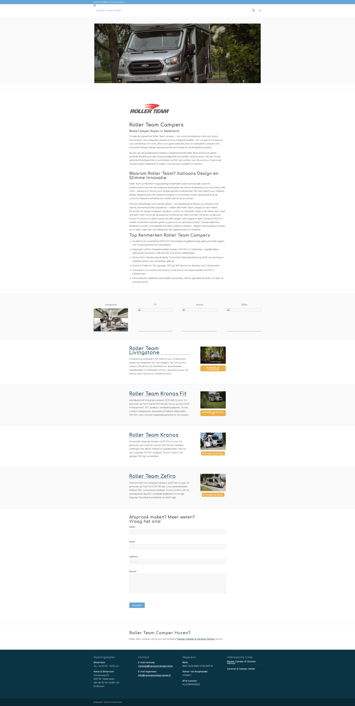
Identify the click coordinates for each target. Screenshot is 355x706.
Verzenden (137, 605)
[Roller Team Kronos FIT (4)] (155, 319)
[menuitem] (253, 10)
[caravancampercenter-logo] (107, 10)
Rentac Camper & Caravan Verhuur (196, 639)
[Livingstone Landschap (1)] (213, 355)
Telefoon (134, 556)
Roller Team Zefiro (152, 476)
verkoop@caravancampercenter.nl (155, 666)
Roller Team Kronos (153, 435)
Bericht (133, 571)
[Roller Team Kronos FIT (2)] (213, 400)
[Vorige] (6, 53)
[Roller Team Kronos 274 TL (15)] (213, 441)
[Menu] (259, 10)
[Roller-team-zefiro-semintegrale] (213, 482)
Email (132, 541)
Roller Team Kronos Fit (158, 394)
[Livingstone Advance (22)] (111, 320)
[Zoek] (253, 10)
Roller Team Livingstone (144, 351)
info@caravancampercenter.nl (113, 2)
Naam (132, 527)
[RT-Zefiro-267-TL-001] (244, 319)
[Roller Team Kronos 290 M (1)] (199, 319)
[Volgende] (349, 53)
